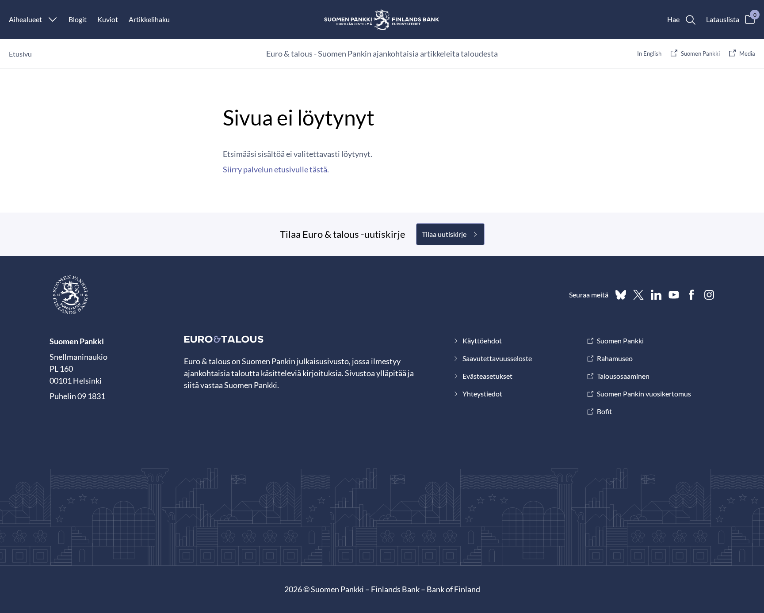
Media (747, 53)
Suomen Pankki (700, 53)
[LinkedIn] (656, 294)
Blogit (78, 19)
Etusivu (20, 53)
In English (649, 53)
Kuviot (107, 19)
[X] (638, 294)
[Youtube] (673, 294)
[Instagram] (709, 294)
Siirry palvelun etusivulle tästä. (276, 169)
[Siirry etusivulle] (382, 19)
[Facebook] (691, 294)
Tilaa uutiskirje (444, 234)
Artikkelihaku (149, 19)
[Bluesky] (620, 294)
